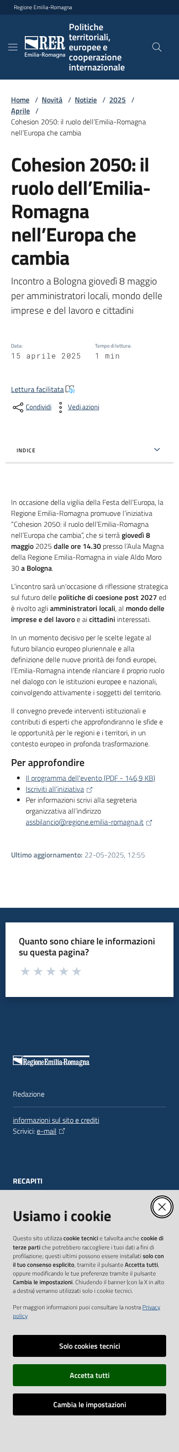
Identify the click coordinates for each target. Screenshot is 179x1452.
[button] (157, 47)
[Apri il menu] (12, 47)
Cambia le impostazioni (89, 1404)
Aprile (20, 110)
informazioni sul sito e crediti (56, 1119)
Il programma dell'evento (90, 777)
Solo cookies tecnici (89, 1345)
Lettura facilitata (37, 389)
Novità (52, 99)
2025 (117, 99)
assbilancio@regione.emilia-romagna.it (85, 821)
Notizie (86, 99)
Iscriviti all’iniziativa (55, 788)
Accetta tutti (90, 1375)
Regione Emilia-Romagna (43, 7)
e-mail (46, 1130)
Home (20, 99)
